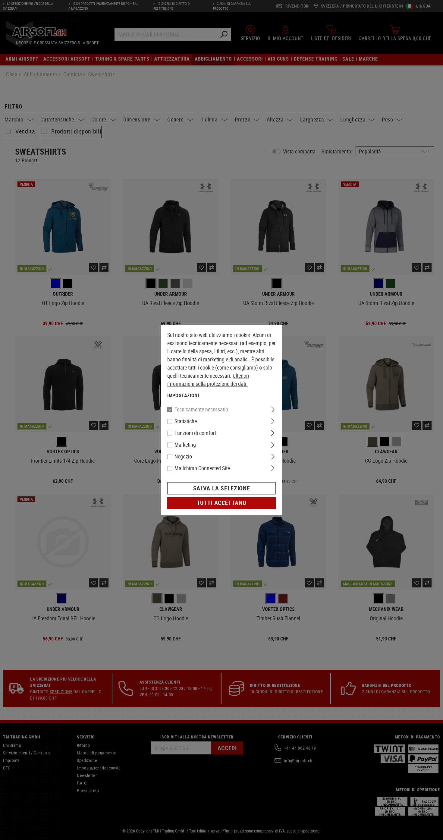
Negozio (183, 456)
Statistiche (185, 421)
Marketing (185, 444)
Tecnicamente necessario (201, 409)
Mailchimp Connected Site (202, 468)
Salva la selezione (221, 488)
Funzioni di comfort (195, 433)
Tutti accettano (222, 503)
